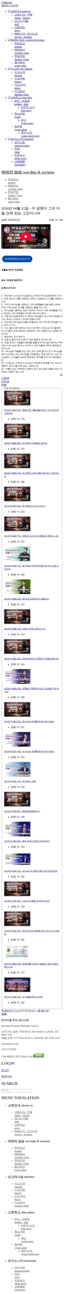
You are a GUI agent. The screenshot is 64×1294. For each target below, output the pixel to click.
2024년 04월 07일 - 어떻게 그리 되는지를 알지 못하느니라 (31, 536)
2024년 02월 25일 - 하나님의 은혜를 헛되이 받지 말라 (29, 721)
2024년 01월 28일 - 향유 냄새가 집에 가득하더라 (26, 841)
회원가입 (6, 1076)
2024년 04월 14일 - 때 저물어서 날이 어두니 (24, 506)
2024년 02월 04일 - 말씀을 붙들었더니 (22, 811)
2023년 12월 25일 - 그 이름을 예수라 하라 (23, 997)
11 (33, 1010)
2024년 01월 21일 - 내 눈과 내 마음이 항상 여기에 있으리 (30, 871)
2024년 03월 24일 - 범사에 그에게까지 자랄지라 (26, 599)
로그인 (5, 1070)
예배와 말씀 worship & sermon (27, 172)
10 (30, 1010)
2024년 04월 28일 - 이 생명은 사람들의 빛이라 (25, 443)
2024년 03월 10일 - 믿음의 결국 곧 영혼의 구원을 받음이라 (31, 658)
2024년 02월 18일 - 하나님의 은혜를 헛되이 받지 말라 (29, 751)
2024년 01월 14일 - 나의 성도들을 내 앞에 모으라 (27, 901)
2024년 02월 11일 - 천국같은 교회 (20, 781)
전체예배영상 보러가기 (17, 259)
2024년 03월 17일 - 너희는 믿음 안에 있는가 (24, 628)
